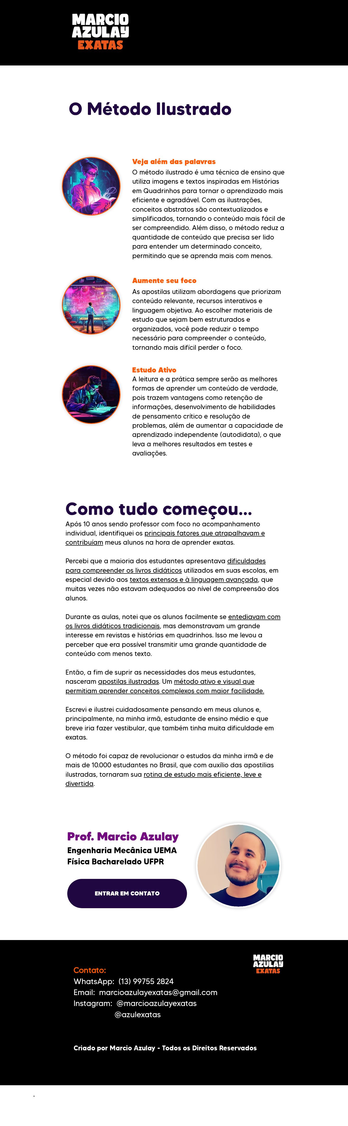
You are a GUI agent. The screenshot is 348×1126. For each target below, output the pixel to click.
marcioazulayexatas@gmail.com (158, 992)
